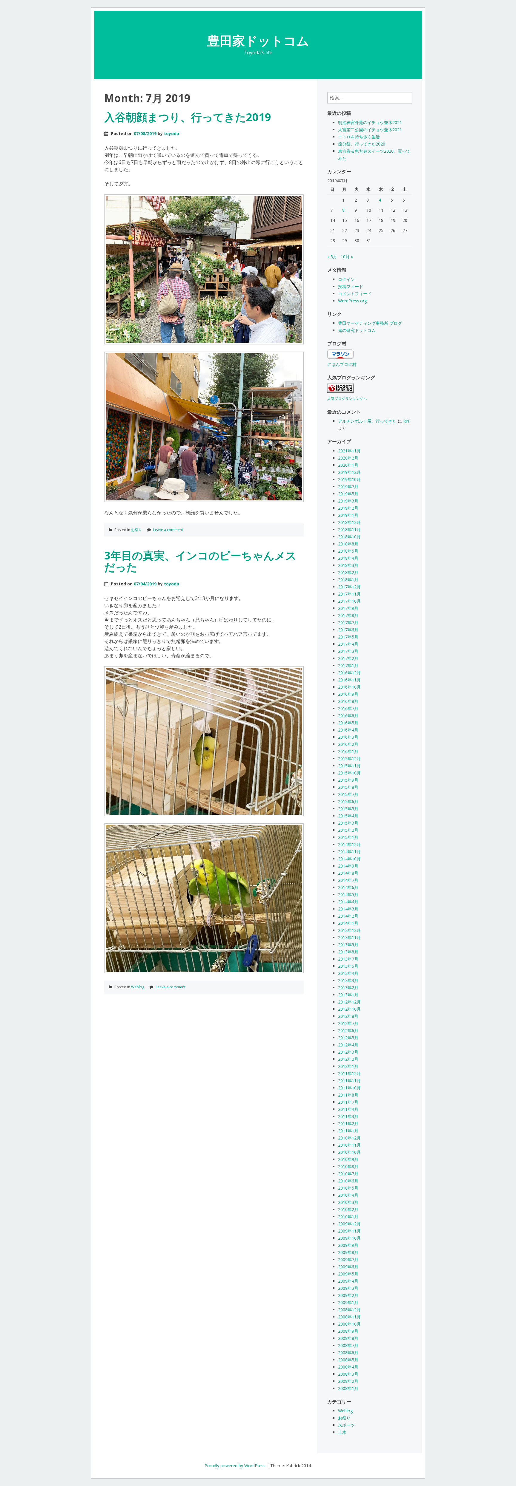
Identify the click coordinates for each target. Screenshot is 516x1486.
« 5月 (332, 256)
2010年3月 (348, 1202)
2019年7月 (348, 486)
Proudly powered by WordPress (235, 1465)
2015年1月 (348, 837)
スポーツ (346, 1425)
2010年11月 (349, 1145)
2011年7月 (348, 1102)
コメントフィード (354, 293)
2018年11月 (349, 529)
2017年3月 (348, 651)
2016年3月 (348, 737)
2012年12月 (349, 1002)
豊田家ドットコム (258, 40)
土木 (342, 1432)
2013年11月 (349, 937)
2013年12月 (349, 930)
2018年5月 (348, 551)
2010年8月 (348, 1166)
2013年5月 (348, 966)
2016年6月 (348, 715)
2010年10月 (349, 1152)
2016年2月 (348, 744)
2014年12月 (349, 844)
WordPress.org (352, 301)
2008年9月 (348, 1331)
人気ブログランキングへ (347, 398)
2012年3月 (348, 1052)
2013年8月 (348, 952)
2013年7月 (348, 959)
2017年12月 (349, 587)
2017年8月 (348, 615)
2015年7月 (348, 794)
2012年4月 (348, 1045)
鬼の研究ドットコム (357, 330)
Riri (406, 421)
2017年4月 (348, 644)
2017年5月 (348, 637)
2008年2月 (348, 1381)
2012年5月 (348, 1037)
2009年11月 (349, 1231)
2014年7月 (348, 880)
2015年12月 (349, 758)
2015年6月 (348, 801)
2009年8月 (348, 1252)
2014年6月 (348, 887)
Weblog (137, 986)
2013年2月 (348, 987)
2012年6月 (348, 1030)
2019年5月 (348, 494)
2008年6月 (348, 1352)
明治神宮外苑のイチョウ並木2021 (370, 122)
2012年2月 (348, 1059)
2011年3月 (348, 1116)
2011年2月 (348, 1123)
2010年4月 (348, 1195)
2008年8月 (348, 1338)
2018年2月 (348, 572)
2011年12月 (349, 1073)
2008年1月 (348, 1388)
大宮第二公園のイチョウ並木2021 (370, 129)
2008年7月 (348, 1345)
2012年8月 (348, 1016)
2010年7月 (348, 1173)
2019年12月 (349, 472)
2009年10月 (349, 1238)
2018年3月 (348, 565)
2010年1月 (348, 1216)
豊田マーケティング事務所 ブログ (370, 323)
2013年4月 (348, 973)
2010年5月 (348, 1188)
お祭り (136, 529)
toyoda (171, 133)
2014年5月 (348, 894)
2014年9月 (348, 866)
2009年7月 (348, 1259)
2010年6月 (348, 1181)
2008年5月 (348, 1360)
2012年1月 (348, 1066)
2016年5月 (348, 723)
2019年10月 (349, 479)
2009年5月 (348, 1274)
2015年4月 (348, 816)
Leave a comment (168, 529)
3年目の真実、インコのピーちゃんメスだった (200, 561)
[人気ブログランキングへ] (340, 391)
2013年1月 (348, 995)
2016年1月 (348, 751)
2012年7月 (348, 1023)
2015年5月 (348, 808)
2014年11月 (349, 851)
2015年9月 (348, 780)
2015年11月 (349, 765)
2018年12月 (349, 522)
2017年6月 (348, 630)
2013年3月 (348, 980)
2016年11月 (349, 680)
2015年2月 (348, 830)
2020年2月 (348, 458)
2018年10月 (349, 536)
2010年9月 (348, 1159)
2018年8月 (348, 544)
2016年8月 (348, 701)
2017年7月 (348, 622)
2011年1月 (348, 1131)
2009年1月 (348, 1302)
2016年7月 (348, 708)
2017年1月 (348, 665)
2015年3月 (348, 823)
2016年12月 (349, 672)
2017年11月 (349, 594)
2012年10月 (349, 1009)
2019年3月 (348, 501)
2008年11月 (349, 1317)
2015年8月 (348, 787)
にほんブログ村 (342, 364)
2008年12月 (349, 1309)
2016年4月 (348, 730)
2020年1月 (348, 465)
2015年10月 (349, 773)
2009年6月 (348, 1266)
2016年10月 (349, 687)
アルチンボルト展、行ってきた (367, 421)
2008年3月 (348, 1374)
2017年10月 (349, 601)
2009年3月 (348, 1288)
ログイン (346, 279)
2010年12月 (349, 1138)
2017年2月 (348, 658)
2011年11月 (349, 1080)
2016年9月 (348, 694)
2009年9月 (348, 1245)
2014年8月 (348, 873)
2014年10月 (349, 859)
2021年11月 (349, 451)
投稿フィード (350, 286)
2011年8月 (348, 1095)
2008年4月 (348, 1367)
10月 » (347, 256)
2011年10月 (349, 1088)
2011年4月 (348, 1109)
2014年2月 (348, 916)
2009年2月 (348, 1295)
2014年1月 (348, 923)
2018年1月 (348, 579)
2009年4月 (348, 1281)
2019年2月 (348, 508)
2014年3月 (348, 909)
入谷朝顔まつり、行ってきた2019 (187, 117)
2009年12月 (349, 1224)
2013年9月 (348, 944)
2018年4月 (348, 558)
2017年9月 (348, 608)
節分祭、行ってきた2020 (361, 144)
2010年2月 (348, 1209)
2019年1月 (348, 515)
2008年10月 (349, 1324)
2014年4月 (348, 901)
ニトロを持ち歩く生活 (359, 137)
